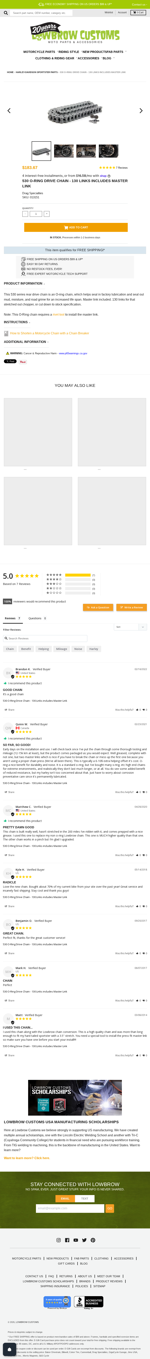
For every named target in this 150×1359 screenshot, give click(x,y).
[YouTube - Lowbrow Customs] (75, 1240)
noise (78, 649)
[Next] (140, 110)
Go (109, 1208)
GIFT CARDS (66, 1263)
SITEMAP (99, 1286)
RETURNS (65, 1276)
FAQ (51, 1276)
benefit (26, 649)
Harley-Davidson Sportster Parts (37, 72)
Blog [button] (107, 58)
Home (10, 72)
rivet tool (59, 314)
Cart (140, 12)
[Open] (9, 1349)
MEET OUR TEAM (108, 1276)
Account (122, 12)
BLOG (84, 1263)
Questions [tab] (35, 618)
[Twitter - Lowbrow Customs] (84, 1240)
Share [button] (11, 709)
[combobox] (41, 13)
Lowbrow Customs (27, 1322)
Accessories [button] (89, 58)
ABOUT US (85, 1276)
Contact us (138, 4)
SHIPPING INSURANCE (55, 1286)
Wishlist (109, 12)
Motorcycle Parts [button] (39, 51)
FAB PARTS (81, 1258)
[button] (138, 709)
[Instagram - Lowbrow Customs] (58, 1240)
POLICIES (81, 1286)
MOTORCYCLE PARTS (26, 1258)
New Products (95, 51)
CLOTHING (101, 1258)
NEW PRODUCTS (57, 1258)
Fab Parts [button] (115, 51)
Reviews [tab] (10, 618)
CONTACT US (34, 1276)
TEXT (84, 1198)
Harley (93, 649)
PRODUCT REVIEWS (109, 1281)
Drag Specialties (32, 193)
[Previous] (9, 110)
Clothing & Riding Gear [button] (55, 58)
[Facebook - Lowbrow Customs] (67, 1240)
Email (65, 1198)
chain (10, 649)
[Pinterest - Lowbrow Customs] (93, 1240)
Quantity (27, 208)
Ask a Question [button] (100, 607)
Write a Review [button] (133, 607)
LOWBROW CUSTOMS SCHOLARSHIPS (48, 1281)
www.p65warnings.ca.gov (73, 353)
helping (43, 649)
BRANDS (84, 1281)
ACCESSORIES (123, 1258)
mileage (61, 649)
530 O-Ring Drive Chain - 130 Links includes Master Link (35, 700)
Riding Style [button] (69, 51)
